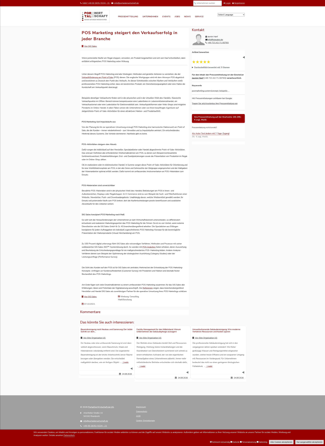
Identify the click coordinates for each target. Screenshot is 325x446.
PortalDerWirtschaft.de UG (101, 407)
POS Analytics (149, 247)
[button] (107, 368)
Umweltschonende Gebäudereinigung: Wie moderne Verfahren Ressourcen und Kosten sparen (216, 330)
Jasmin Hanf (197, 78)
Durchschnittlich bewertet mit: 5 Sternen (212, 67)
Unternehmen (150, 16)
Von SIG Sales (90, 46)
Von (94, 338)
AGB (138, 416)
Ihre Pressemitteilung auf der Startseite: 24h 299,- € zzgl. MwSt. (218, 118)
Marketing (262, 442)
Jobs (177, 16)
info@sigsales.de (215, 39)
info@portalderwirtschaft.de (126, 3)
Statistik (235, 442)
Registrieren (239, 3)
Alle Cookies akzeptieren (281, 442)
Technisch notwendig (221, 442)
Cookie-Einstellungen (145, 420)
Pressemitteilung (128, 16)
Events (166, 16)
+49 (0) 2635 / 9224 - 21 (95, 425)
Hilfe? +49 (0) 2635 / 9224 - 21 (96, 3)
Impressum (141, 407)
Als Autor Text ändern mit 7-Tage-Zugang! (210, 133)
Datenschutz (141, 411)
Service (199, 16)
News (187, 16)
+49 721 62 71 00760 (218, 42)
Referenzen (148, 288)
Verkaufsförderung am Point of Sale (97, 77)
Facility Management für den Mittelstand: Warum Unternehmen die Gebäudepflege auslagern (159, 330)
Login (228, 3)
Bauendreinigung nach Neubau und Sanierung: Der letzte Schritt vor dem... (106, 330)
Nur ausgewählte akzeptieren (309, 442)
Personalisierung (249, 442)
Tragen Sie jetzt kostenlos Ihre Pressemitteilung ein (215, 103)
